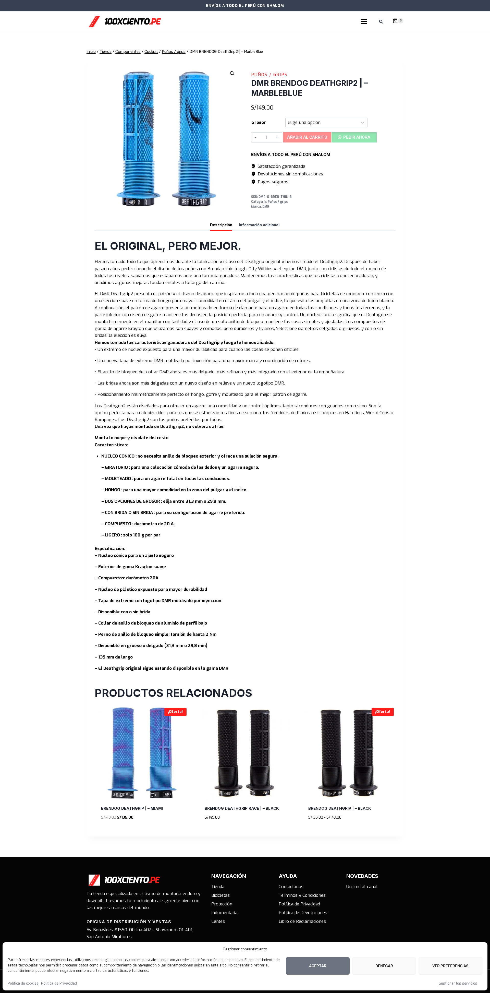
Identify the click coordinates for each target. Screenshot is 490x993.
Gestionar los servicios (458, 983)
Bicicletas (220, 895)
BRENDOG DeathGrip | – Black (339, 808)
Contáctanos (291, 887)
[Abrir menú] (364, 21)
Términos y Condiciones (302, 895)
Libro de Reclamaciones (302, 921)
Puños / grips (269, 75)
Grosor (258, 122)
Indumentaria (224, 913)
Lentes (218, 921)
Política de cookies (23, 983)
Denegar (384, 966)
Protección (221, 904)
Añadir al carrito (307, 137)
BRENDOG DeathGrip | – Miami (132, 808)
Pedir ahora (356, 137)
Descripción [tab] (221, 225)
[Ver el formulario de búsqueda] (381, 22)
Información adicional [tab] (259, 225)
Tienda (217, 887)
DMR (265, 207)
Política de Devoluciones (303, 913)
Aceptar (317, 966)
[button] (232, 73)
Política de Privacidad (59, 983)
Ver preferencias (450, 966)
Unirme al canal (362, 887)
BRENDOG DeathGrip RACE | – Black (242, 808)
